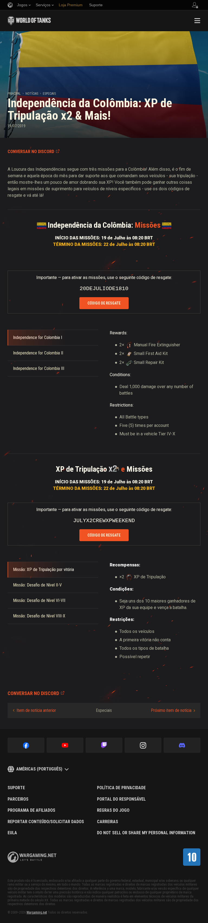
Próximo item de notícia (171, 710)
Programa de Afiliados (31, 810)
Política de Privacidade (121, 787)
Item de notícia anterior (36, 710)
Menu (197, 20)
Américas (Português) (39, 769)
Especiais (49, 94)
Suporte (16, 787)
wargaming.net (32, 857)
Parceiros (18, 799)
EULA (12, 832)
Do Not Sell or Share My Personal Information (146, 832)
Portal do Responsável (121, 799)
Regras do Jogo (113, 810)
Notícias (31, 94)
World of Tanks (29, 20)
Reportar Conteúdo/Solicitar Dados (46, 821)
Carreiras (107, 821)
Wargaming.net (37, 912)
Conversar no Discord (31, 151)
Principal (14, 94)
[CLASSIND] (191, 857)
